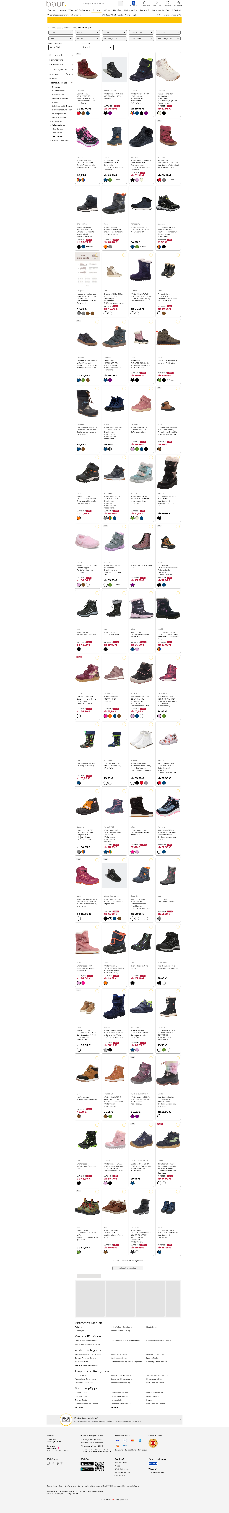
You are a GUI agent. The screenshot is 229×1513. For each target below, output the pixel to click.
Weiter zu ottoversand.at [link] (130, 754)
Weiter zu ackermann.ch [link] (130, 770)
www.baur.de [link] (112, 791)
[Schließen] (163, 722)
